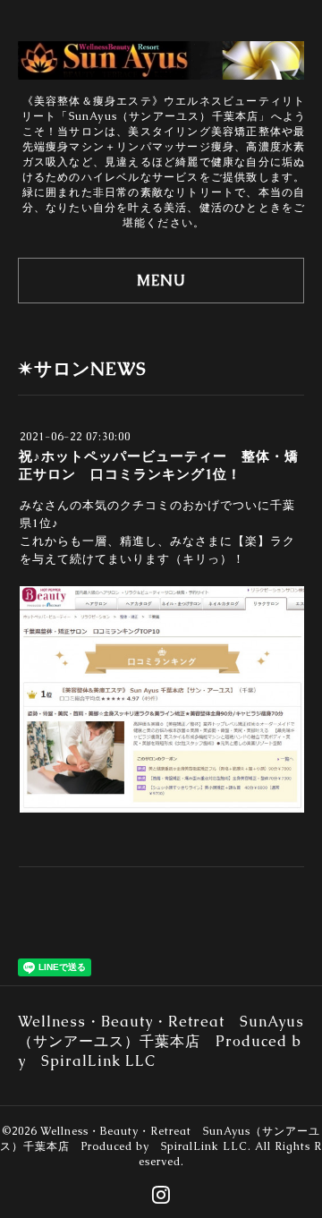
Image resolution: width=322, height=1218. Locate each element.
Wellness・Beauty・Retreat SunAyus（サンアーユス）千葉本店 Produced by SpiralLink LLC (160, 1139)
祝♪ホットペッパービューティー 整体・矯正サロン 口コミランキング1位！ (159, 464)
